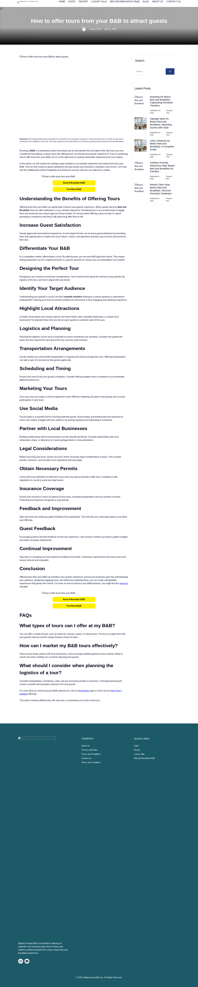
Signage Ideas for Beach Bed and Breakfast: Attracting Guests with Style (161, 123)
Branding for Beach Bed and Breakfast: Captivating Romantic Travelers (161, 101)
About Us (85, 746)
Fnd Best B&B (74, 189)
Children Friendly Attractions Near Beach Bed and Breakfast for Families (162, 167)
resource (124, 583)
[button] (74, 182)
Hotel (136, 746)
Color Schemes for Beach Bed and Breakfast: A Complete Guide (162, 145)
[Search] (170, 71)
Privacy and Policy (89, 750)
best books (84, 691)
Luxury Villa (139, 754)
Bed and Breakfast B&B (144, 758)
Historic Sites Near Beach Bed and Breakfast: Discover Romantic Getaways (161, 189)
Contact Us (86, 758)
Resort (137, 750)
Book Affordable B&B (74, 183)
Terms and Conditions (91, 754)
